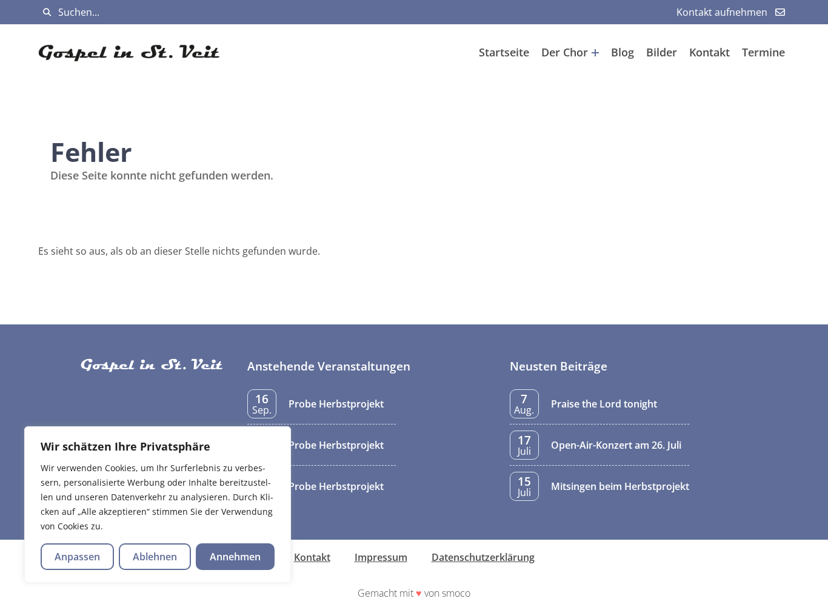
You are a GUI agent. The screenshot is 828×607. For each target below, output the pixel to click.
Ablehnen (155, 556)
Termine (763, 52)
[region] (157, 504)
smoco (456, 593)
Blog (622, 52)
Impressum (381, 557)
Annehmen (235, 556)
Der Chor (564, 52)
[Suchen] (47, 12)
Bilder (661, 52)
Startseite (504, 52)
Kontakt (709, 52)
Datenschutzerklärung (483, 557)
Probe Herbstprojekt (336, 404)
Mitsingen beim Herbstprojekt (620, 486)
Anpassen (77, 556)
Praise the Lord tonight (604, 404)
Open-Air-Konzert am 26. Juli (616, 445)
